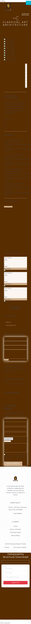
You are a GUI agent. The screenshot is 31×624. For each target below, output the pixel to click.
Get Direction (8, 206)
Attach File (7, 441)
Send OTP (15, 582)
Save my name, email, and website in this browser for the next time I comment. (15, 457)
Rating (6, 420)
